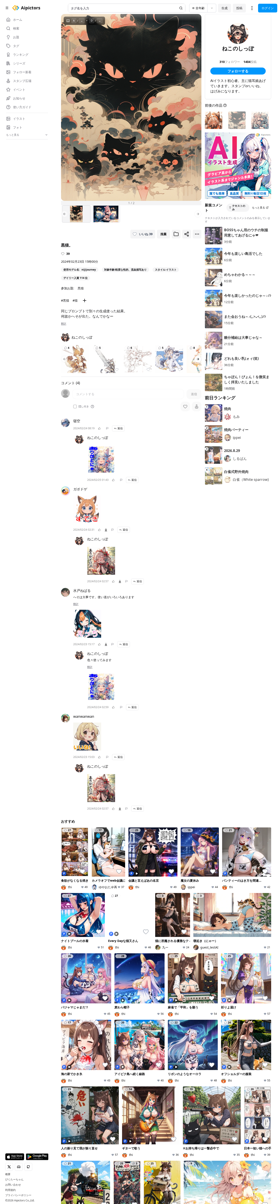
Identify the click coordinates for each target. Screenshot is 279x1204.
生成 (224, 8)
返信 (120, 428)
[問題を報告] (107, 428)
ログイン (268, 8)
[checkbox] (75, 406)
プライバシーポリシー (18, 1195)
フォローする (238, 71)
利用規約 (10, 1190)
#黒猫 (65, 300)
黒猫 (81, 288)
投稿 (239, 8)
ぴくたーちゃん (14, 1179)
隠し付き (83, 406)
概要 (7, 1174)
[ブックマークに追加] (176, 234)
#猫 (75, 300)
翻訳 (63, 323)
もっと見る (258, 207)
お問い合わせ (13, 1185)
